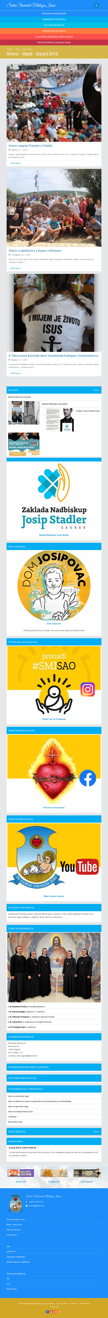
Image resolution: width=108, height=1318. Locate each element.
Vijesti (17, 49)
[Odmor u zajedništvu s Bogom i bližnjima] (54, 208)
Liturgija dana (12, 1235)
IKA (8, 1279)
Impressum (74, 1303)
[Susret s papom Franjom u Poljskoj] (54, 103)
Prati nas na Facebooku (54, 807)
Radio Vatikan (12, 1289)
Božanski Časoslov (13, 1229)
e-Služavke (12, 1117)
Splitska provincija (54, 25)
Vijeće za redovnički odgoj (18, 1096)
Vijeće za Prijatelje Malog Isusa (20, 1111)
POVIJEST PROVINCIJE (21, 907)
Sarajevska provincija (54, 31)
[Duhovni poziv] (54, 1173)
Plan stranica (64, 1303)
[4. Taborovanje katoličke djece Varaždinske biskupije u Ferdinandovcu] (54, 313)
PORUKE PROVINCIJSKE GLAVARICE (28, 1067)
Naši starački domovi (87, 1182)
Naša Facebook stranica (21, 730)
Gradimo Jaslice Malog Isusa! (88, 411)
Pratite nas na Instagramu (22, 641)
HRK (8, 1246)
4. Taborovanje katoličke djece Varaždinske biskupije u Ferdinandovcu (53, 355)
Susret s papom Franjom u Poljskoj (30, 145)
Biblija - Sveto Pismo (14, 1224)
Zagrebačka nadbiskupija (16, 1257)
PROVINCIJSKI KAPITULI (22, 1078)
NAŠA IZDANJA (17, 1131)
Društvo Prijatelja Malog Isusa (54, 42)
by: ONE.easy (54, 1307)
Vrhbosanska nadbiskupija (16, 1273)
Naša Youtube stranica (20, 819)
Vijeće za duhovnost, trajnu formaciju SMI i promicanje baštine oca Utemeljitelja (39, 1101)
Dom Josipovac (16, 546)
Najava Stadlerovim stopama (19, 397)
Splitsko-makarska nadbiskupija (18, 1262)
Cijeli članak (15, 163)
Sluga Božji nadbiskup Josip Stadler (54, 36)
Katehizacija (21, 1182)
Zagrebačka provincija (54, 19)
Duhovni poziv (54, 1182)
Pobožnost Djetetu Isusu (16, 1219)
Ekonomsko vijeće (15, 1122)
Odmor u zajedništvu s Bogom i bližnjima (35, 250)
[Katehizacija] (21, 1173)
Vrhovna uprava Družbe (54, 13)
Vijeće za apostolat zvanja (18, 1106)
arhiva (96, 390)
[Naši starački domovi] (86, 1173)
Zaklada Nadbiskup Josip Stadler (55, 404)
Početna (10, 49)
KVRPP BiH (11, 1251)
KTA (8, 1284)
